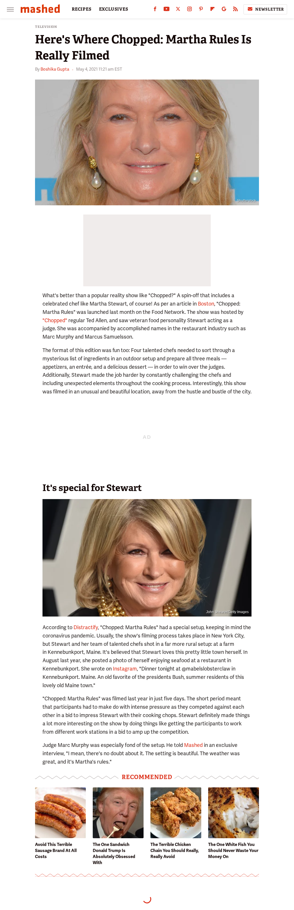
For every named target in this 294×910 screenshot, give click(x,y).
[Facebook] (155, 10)
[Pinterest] (201, 10)
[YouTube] (166, 10)
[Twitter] (178, 10)
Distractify (86, 627)
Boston (206, 303)
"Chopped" (54, 320)
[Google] (223, 10)
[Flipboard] (212, 10)
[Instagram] (189, 10)
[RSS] (235, 10)
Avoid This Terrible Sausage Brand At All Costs (56, 850)
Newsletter (269, 9)
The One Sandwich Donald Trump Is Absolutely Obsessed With (114, 853)
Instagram (125, 668)
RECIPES (82, 9)
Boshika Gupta (54, 69)
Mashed (193, 745)
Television (46, 26)
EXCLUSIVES (113, 9)
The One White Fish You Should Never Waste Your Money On (233, 850)
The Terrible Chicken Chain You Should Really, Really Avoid (174, 850)
